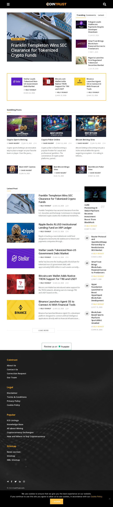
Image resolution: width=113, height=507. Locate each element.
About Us (11, 365)
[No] (109, 498)
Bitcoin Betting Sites (85, 139)
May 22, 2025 (62, 143)
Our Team (12, 377)
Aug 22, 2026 (30, 93)
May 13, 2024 (90, 229)
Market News (18, 39)
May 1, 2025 (97, 279)
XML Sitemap (13, 460)
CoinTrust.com (18, 488)
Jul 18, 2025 (59, 176)
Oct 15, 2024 (97, 307)
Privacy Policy (13, 401)
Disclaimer (12, 393)
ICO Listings (13, 420)
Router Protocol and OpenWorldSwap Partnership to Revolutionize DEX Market (99, 243)
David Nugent (14, 143)
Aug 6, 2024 (97, 257)
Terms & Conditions (17, 397)
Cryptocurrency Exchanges (20, 432)
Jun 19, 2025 (27, 143)
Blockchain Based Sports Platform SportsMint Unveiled (97, 317)
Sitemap (11, 456)
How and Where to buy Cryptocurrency (26, 436)
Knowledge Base (15, 424)
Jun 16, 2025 (25, 173)
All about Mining (15, 428)
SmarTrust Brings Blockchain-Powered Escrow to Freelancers (96, 45)
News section (13, 452)
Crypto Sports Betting (17, 139)
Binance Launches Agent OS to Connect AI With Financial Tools (94, 84)
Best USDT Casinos (27, 167)
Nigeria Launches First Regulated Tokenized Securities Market (96, 61)
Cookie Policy (13, 405)
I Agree (56, 501)
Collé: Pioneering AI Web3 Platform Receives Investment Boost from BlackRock (91, 213)
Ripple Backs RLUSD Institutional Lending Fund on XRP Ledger (57, 226)
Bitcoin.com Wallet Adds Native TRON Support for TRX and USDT (62, 84)
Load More (43, 330)
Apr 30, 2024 (97, 330)
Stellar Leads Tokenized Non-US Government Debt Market (31, 83)
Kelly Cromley (31, 90)
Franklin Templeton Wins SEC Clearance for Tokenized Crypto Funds (39, 50)
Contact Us (12, 369)
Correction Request (16, 373)
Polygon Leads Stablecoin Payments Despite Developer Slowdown (96, 27)
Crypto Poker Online (50, 139)
